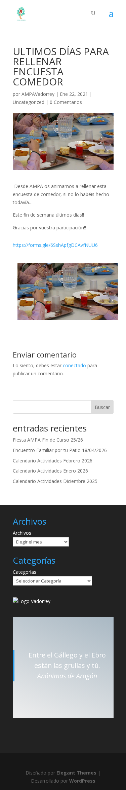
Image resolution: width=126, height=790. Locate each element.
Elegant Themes (76, 772)
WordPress (82, 781)
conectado (74, 365)
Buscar (102, 407)
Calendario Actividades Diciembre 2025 (55, 481)
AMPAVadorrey (38, 94)
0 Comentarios (66, 102)
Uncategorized (28, 102)
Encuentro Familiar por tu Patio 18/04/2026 (60, 450)
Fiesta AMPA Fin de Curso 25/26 (48, 440)
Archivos (22, 533)
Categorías (24, 572)
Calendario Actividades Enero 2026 (50, 470)
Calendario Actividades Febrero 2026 (52, 460)
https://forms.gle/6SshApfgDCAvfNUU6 (55, 245)
